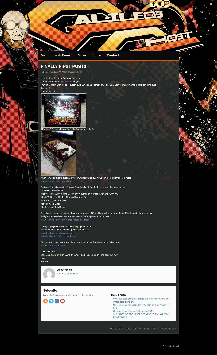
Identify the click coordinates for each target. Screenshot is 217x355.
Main (45, 55)
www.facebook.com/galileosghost (57, 232)
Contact (113, 55)
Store (97, 55)
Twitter (152, 4)
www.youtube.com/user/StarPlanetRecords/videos (65, 219)
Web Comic (63, 55)
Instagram (159, 4)
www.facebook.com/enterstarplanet (58, 236)
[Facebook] (57, 301)
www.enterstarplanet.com (53, 245)
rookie (46, 72)
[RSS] (45, 301)
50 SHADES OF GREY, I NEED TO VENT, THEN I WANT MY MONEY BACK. (142, 328)
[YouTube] (62, 301)
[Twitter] (51, 301)
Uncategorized (74, 72)
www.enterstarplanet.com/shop (56, 181)
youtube (166, 4)
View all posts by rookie (68, 273)
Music (82, 55)
